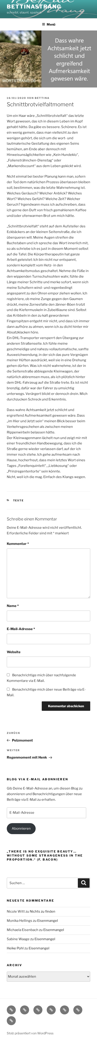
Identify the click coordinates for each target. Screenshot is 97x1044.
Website (14, 652)
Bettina (42, 98)
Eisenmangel (47, 921)
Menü (51, 24)
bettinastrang (34, 6)
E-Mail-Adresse (21, 629)
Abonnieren (21, 828)
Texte (18, 500)
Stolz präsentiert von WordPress (30, 1033)
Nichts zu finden (42, 911)
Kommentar (18, 544)
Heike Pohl (15, 948)
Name (13, 606)
